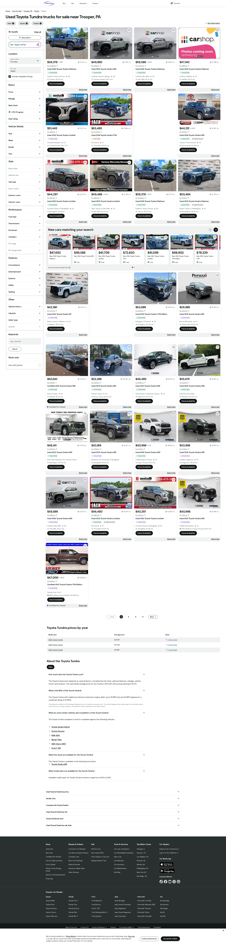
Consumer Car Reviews (77, 849)
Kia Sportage (164, 901)
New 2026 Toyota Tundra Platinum (58, 257)
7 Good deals (172, 645)
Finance (95, 3)
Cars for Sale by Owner (54, 861)
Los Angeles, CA (142, 857)
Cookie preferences (149, 939)
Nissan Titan (56, 739)
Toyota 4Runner (51, 916)
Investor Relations (98, 927)
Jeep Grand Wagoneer (122, 912)
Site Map (117, 872)
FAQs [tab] (50, 667)
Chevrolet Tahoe (143, 912)
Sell (72, 3)
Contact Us (84, 927)
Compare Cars (74, 857)
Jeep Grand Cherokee (122, 904)
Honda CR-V (73, 901)
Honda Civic (73, 904)
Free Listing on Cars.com (100, 857)
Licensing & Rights (125, 927)
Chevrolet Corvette (144, 901)
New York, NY (141, 872)
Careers (113, 927)
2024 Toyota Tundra (55, 645)
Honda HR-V (73, 916)
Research (83, 3)
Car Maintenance (120, 868)
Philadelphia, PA (142, 868)
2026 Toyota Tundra (55, 640)
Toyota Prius (50, 904)
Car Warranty (119, 861)
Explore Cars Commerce (168, 849)
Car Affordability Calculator (124, 853)
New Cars (49, 853)
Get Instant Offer (97, 853)
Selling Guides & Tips (98, 861)
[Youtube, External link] (170, 881)
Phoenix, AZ (141, 861)
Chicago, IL (141, 849)
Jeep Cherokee (120, 916)
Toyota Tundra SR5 (59, 764)
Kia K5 (162, 912)
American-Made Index (77, 868)
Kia (161, 897)
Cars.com (131, 936)
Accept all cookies (170, 939)
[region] (113, 936)
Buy (64, 3)
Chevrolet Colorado (144, 916)
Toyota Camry (51, 912)
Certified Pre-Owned (53, 857)
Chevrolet (141, 897)
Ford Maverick (97, 901)
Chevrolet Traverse (144, 908)
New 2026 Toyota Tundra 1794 (131, 257)
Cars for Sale (17, 11)
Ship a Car (117, 857)
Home (8, 11)
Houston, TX (141, 853)
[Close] (223, 930)
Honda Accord (74, 908)
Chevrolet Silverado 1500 (146, 904)
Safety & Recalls (74, 864)
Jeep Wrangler (119, 901)
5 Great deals (172, 640)
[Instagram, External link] (174, 881)
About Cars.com (71, 927)
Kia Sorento (164, 904)
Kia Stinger (164, 908)
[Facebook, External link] (165, 881)
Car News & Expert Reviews (78, 853)
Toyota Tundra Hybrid (60, 727)
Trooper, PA (28, 11)
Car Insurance (119, 864)
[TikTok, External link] (161, 881)
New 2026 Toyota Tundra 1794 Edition (180, 257)
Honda (71, 897)
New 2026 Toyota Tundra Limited (107, 257)
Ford (93, 897)
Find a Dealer (50, 864)
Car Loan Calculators (121, 849)
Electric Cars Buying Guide (55, 875)
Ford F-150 (56, 748)
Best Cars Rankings (76, 861)
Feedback (157, 927)
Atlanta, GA (141, 864)
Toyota (36, 11)
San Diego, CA (142, 876)
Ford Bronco (96, 904)
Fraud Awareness (144, 927)
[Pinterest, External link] (178, 881)
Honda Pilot (73, 912)
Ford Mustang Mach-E (100, 912)
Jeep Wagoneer (120, 908)
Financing (49, 879)
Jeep (116, 897)
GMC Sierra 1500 (58, 744)
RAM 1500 (55, 735)
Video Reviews (74, 872)
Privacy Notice (71, 936)
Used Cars (49, 849)
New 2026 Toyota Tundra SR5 (84, 256)
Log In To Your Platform (167, 853)
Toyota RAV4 (50, 901)
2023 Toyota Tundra (55, 650)
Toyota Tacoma (57, 731)
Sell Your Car (95, 849)
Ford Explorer (96, 916)
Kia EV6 (162, 916)
